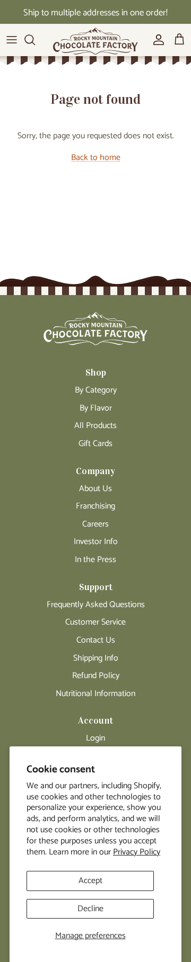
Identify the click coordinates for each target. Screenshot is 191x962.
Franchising (95, 506)
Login (95, 738)
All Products (95, 425)
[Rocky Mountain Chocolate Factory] (95, 44)
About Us (95, 489)
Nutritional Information (95, 694)
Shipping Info (95, 658)
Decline (90, 909)
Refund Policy (95, 676)
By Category (96, 390)
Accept (90, 881)
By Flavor (96, 408)
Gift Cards (95, 444)
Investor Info (96, 542)
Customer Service (95, 622)
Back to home (95, 157)
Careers (95, 524)
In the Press (95, 560)
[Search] (35, 39)
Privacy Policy (136, 852)
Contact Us (95, 640)
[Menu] (11, 39)
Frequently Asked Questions (96, 605)
